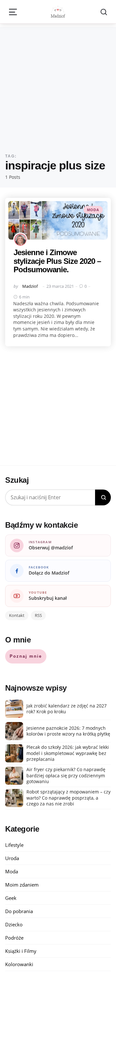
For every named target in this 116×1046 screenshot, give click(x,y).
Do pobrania (19, 911)
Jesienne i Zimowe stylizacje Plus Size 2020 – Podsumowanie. (57, 261)
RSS (38, 615)
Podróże (14, 937)
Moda (93, 210)
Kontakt (16, 615)
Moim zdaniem (22, 884)
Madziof (30, 286)
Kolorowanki (19, 964)
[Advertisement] (58, 85)
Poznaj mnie (26, 656)
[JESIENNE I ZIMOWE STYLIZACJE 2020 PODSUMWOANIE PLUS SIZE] (58, 220)
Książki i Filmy (20, 951)
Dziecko (14, 924)
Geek (10, 898)
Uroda (12, 858)
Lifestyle (14, 845)
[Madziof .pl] (58, 11)
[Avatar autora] (20, 239)
